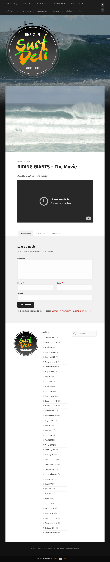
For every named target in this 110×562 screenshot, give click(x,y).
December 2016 (51, 518)
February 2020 (50, 352)
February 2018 (50, 450)
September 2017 (51, 474)
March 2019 (49, 391)
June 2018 (49, 430)
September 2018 (51, 416)
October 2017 (50, 469)
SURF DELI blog (11, 4)
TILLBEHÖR (58, 4)
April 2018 (49, 440)
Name (20, 283)
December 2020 (51, 342)
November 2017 (51, 464)
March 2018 (49, 445)
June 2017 (48, 489)
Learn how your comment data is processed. (71, 311)
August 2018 (49, 420)
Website (20, 293)
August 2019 (49, 372)
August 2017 (49, 479)
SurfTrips (9, 11)
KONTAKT (56, 11)
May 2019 (48, 381)
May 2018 (48, 435)
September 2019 (51, 367)
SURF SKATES (26, 11)
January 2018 (50, 455)
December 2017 (51, 460)
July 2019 (48, 376)
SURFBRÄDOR (41, 4)
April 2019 (49, 386)
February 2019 (50, 396)
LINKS (25, 4)
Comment (21, 259)
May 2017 (48, 494)
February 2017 (50, 508)
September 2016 (51, 533)
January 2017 (50, 513)
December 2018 (51, 401)
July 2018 (48, 425)
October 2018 (50, 411)
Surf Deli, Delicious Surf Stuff (48, 549)
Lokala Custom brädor (74, 11)
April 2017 (49, 499)
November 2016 (51, 523)
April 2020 (49, 347)
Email (60, 283)
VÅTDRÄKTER (75, 4)
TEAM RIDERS (42, 11)
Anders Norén (73, 549)
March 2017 (49, 503)
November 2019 (51, 362)
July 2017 (48, 484)
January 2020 (50, 357)
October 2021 (50, 337)
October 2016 (50, 528)
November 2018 (51, 406)
